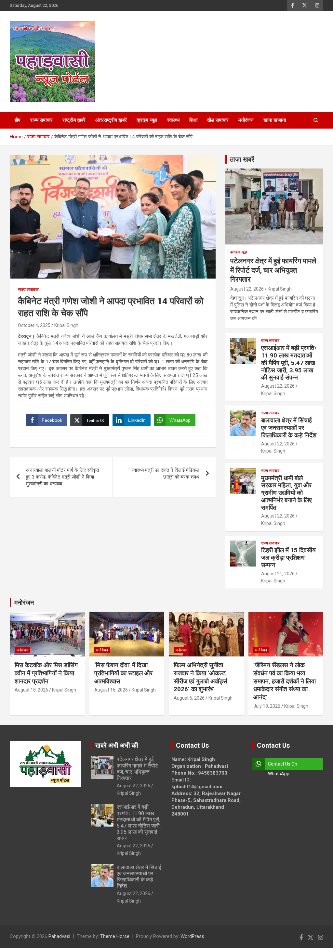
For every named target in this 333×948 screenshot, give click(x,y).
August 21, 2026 (278, 573)
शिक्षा (193, 120)
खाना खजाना (274, 120)
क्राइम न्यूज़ (147, 120)
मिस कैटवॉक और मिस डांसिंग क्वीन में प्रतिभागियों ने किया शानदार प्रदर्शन (46, 673)
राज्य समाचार (41, 120)
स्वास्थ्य (173, 120)
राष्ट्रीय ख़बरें (74, 120)
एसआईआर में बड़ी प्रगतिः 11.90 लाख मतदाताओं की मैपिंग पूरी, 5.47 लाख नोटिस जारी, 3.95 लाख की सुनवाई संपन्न (288, 362)
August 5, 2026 (189, 698)
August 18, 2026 (31, 689)
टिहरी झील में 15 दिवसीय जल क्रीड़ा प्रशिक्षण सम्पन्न (288, 557)
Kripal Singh (66, 325)
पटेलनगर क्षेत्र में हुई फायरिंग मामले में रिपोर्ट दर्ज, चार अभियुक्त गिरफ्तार (273, 270)
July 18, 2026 (266, 706)
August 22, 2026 (247, 289)
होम (17, 120)
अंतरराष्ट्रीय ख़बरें (111, 120)
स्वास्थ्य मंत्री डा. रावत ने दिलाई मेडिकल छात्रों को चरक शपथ (165, 473)
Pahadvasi (59, 936)
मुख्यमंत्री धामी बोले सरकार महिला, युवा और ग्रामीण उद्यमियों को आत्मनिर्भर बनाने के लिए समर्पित (286, 492)
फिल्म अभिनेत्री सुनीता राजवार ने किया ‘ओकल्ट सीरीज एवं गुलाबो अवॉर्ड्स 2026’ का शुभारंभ (200, 677)
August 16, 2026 (111, 689)
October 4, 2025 (34, 325)
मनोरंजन (246, 120)
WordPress (192, 936)
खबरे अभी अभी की (116, 745)
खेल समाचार (218, 120)
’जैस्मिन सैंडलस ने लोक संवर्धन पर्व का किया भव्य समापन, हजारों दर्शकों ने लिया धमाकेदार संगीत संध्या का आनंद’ (284, 681)
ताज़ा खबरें (242, 159)
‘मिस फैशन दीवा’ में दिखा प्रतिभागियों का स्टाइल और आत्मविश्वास (123, 673)
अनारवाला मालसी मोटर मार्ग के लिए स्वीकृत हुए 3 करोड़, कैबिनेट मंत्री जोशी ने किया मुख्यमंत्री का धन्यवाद (62, 477)
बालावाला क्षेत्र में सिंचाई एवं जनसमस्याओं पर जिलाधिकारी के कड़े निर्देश (288, 428)
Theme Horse (114, 936)
